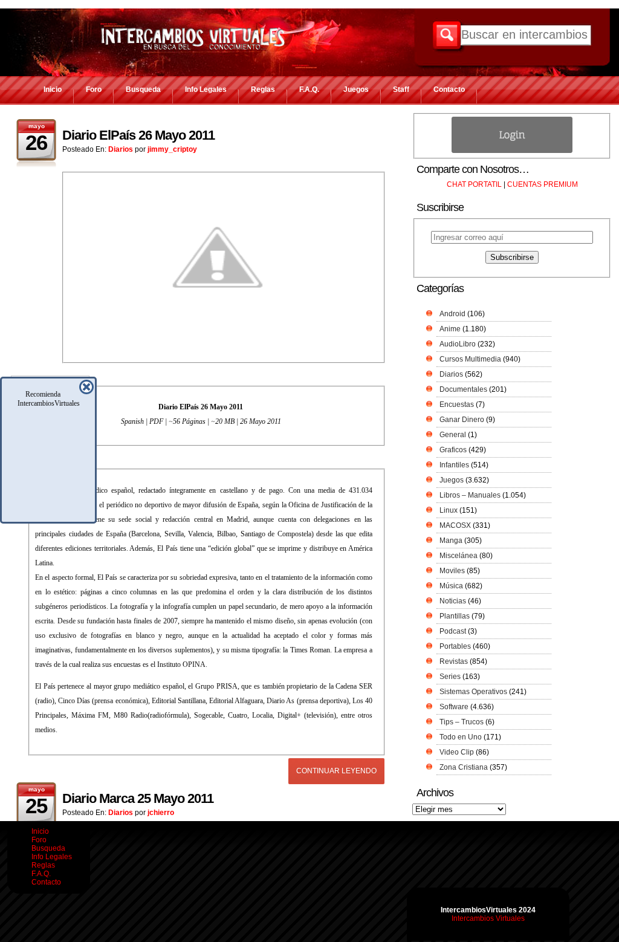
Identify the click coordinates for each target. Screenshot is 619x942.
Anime (450, 329)
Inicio (53, 89)
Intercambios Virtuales (488, 918)
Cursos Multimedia (470, 359)
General (452, 434)
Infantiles (454, 465)
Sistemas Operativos (473, 691)
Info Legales (206, 89)
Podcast (452, 631)
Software (453, 707)
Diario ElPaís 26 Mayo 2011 (138, 135)
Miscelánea (458, 555)
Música (451, 586)
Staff (401, 89)
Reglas (263, 89)
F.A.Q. (309, 89)
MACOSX (455, 525)
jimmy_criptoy (172, 149)
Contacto (449, 89)
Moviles (452, 571)
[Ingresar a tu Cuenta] (512, 150)
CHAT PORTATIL (474, 184)
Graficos (453, 450)
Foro (94, 89)
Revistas (453, 661)
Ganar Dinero (461, 419)
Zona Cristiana (463, 767)
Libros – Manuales (470, 495)
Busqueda (143, 89)
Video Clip (456, 752)
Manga (450, 540)
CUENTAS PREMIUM (542, 184)
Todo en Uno (460, 737)
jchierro (160, 812)
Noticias (452, 601)
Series (450, 676)
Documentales (463, 389)
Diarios (120, 149)
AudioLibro (457, 344)
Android (452, 314)
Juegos (356, 89)
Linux (448, 510)
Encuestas (456, 404)
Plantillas (454, 616)
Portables (455, 646)
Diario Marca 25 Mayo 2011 (137, 798)
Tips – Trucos (461, 722)
